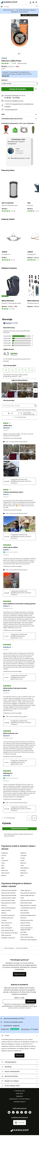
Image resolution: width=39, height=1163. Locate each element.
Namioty (4, 905)
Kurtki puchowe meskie (8, 898)
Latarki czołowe (6, 910)
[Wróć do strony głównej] (2, 948)
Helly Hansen (5, 873)
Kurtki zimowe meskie (8, 900)
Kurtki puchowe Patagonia (28, 939)
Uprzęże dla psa (25, 923)
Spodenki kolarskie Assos (28, 915)
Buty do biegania (6, 928)
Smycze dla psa (25, 925)
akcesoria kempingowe (22, 948)
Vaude (22, 860)
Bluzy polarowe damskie (8, 895)
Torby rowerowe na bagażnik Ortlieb (26, 928)
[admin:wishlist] (36, 89)
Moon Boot (4, 870)
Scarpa (22, 858)
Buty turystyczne (6, 923)
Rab (2, 858)
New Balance (24, 868)
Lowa (3, 863)
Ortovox (3, 855)
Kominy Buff (24, 934)
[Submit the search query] (37, 6)
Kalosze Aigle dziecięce (27, 895)
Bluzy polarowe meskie (8, 903)
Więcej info (5, 76)
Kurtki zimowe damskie (8, 893)
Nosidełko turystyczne (8, 938)
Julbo (22, 865)
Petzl (21, 875)
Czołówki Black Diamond (28, 908)
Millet (3, 868)
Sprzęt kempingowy (9, 948)
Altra (2, 865)
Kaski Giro (23, 918)
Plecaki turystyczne (7, 918)
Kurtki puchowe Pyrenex (27, 900)
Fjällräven (23, 853)
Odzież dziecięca (25, 890)
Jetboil (4, 58)
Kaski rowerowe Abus (26, 937)
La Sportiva (4, 860)
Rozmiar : (4, 80)
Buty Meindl (24, 910)
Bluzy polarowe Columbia (28, 905)
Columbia (23, 855)
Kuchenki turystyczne (8, 915)
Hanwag (23, 870)
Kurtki (22, 898)
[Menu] (1, 6)
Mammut (23, 863)
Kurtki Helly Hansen (26, 903)
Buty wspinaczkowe (7, 930)
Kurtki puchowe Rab (26, 920)
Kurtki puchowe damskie (9, 890)
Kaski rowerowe (6, 935)
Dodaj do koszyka (17, 89)
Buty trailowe (5, 925)
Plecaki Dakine (24, 913)
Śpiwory (3, 913)
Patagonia (4, 853)
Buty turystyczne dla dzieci (9, 933)
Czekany (4, 920)
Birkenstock (24, 873)
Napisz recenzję (22, 63)
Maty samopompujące (8, 908)
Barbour (3, 875)
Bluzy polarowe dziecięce (28, 893)
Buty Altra (23, 932)
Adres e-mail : (19, 998)
